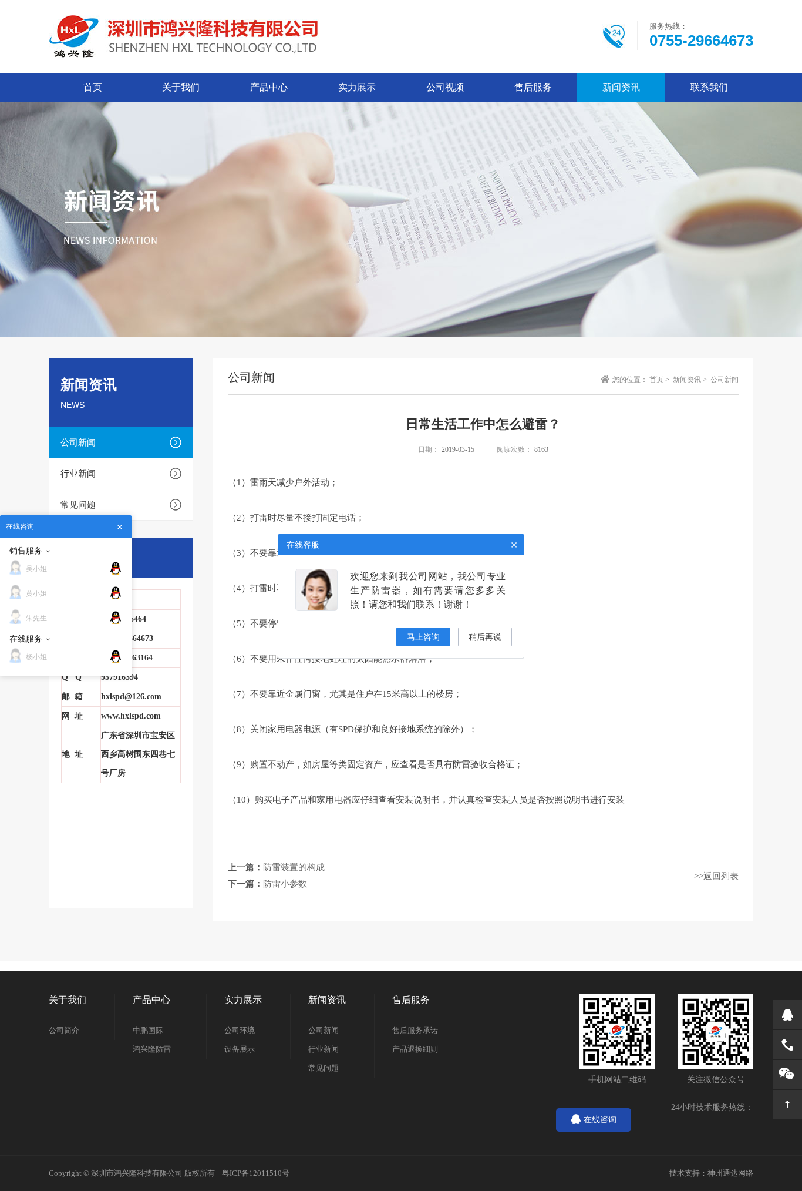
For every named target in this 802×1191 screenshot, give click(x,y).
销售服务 (25, 550)
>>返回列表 (716, 876)
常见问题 (78, 504)
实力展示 (357, 87)
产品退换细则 (415, 1049)
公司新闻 (78, 442)
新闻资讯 (621, 87)
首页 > (660, 379)
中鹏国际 (148, 1030)
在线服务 (25, 638)
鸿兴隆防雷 (152, 1049)
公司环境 (239, 1030)
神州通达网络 (730, 1173)
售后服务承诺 (415, 1030)
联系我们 (709, 87)
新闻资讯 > (691, 379)
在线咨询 (600, 1119)
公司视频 (445, 87)
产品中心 (269, 87)
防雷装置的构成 (294, 867)
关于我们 (181, 87)
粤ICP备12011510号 (255, 1173)
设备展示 (239, 1049)
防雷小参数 (285, 883)
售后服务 (533, 87)
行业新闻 (78, 473)
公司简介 (64, 1030)
